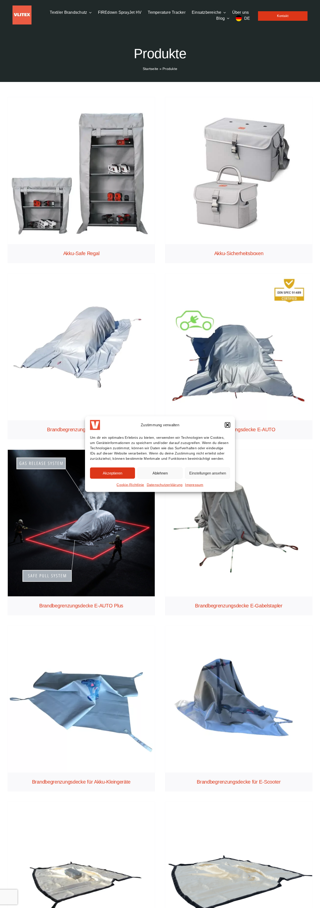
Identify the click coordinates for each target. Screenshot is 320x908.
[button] (227, 425)
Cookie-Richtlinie (130, 485)
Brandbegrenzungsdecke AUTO (81, 429)
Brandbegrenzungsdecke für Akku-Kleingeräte (81, 782)
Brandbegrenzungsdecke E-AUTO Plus (81, 605)
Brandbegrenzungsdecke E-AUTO (239, 429)
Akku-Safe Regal (81, 253)
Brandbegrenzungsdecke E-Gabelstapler (238, 605)
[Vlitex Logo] (22, 7)
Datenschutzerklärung (165, 485)
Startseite (150, 69)
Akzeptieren (112, 473)
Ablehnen (160, 473)
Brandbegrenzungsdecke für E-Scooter (239, 782)
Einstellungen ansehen (207, 473)
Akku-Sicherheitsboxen (239, 253)
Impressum (194, 485)
